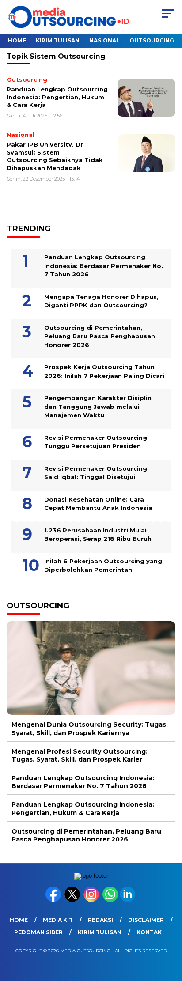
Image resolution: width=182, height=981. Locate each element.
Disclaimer (146, 920)
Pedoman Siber (38, 932)
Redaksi (100, 920)
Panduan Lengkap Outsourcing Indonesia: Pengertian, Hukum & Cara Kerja (57, 97)
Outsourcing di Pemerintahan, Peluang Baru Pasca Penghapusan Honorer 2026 (99, 336)
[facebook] (54, 900)
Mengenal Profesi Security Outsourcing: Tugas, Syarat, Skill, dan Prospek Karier (79, 755)
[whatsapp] (110, 900)
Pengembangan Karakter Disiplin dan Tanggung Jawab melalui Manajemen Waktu (98, 406)
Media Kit (58, 920)
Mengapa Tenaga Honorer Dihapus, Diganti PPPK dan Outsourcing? (101, 301)
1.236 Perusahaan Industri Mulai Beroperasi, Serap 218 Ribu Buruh (98, 535)
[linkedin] (128, 900)
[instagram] (92, 900)
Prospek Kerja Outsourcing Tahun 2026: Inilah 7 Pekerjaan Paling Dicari (104, 371)
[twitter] (73, 900)
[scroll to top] (169, 929)
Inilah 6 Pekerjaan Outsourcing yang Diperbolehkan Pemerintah (103, 566)
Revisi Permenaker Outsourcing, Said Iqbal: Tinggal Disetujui (96, 473)
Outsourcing (151, 40)
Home (17, 40)
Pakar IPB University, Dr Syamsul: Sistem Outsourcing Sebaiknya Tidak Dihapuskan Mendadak (55, 156)
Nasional (104, 40)
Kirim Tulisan (58, 40)
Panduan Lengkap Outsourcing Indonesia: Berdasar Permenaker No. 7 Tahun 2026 (103, 265)
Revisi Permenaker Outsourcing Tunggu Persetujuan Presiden (95, 442)
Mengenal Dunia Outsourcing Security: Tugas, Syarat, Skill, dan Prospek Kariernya (89, 728)
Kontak (149, 932)
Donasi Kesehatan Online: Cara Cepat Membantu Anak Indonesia (98, 504)
